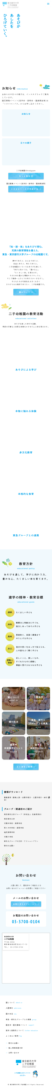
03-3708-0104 (26, 921)
